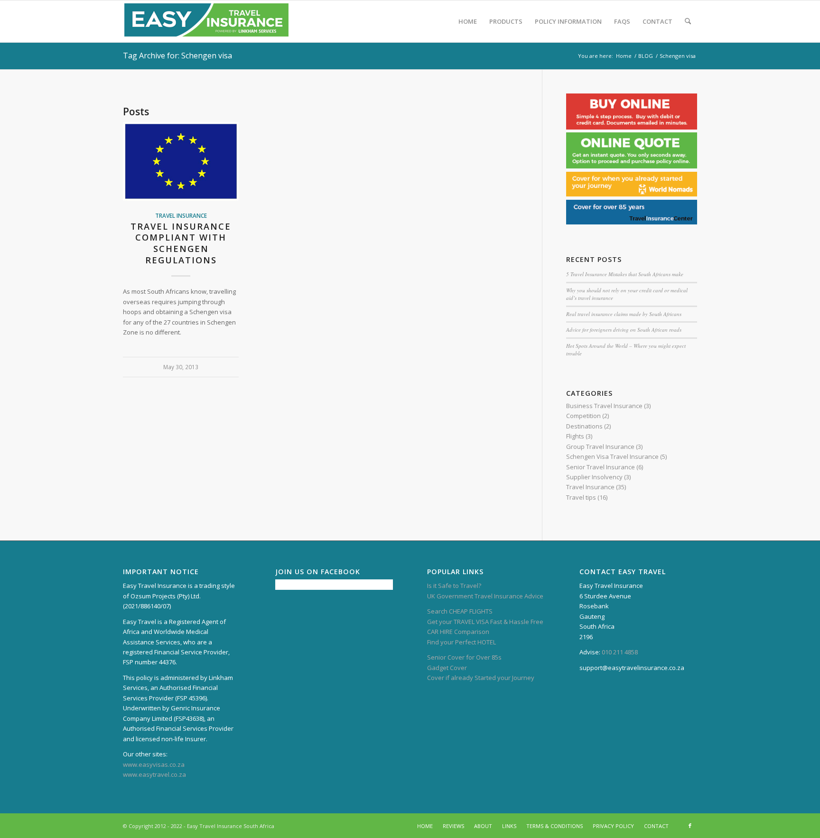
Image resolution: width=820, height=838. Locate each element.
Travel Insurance (181, 215)
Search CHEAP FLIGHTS (460, 611)
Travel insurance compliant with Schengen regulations (180, 243)
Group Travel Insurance (600, 446)
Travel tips (581, 497)
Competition (583, 415)
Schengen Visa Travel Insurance (612, 456)
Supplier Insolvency (594, 477)
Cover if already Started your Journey (480, 677)
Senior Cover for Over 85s (464, 657)
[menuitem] (467, 21)
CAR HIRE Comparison (458, 631)
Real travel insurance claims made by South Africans (623, 313)
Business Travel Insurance (604, 405)
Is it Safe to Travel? (454, 585)
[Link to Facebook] (690, 826)
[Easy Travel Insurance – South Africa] (206, 21)
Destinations (584, 426)
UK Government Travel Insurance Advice (485, 596)
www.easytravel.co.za (154, 774)
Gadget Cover (447, 667)
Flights (575, 436)
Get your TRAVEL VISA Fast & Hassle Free (485, 621)
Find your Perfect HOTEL (461, 642)
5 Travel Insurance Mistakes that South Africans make (624, 274)
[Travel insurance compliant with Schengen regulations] (181, 161)
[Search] (688, 21)
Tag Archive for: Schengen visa (177, 55)
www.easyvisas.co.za (154, 764)
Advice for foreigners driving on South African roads (623, 329)
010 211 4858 (620, 652)
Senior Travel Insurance (600, 467)
